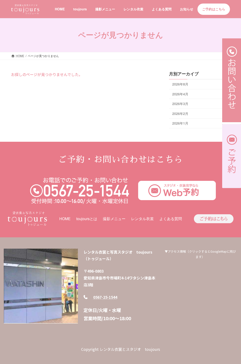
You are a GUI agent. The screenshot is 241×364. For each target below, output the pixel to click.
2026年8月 (180, 84)
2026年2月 (180, 113)
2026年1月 (180, 123)
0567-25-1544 (105, 297)
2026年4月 (180, 94)
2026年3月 (180, 103)
